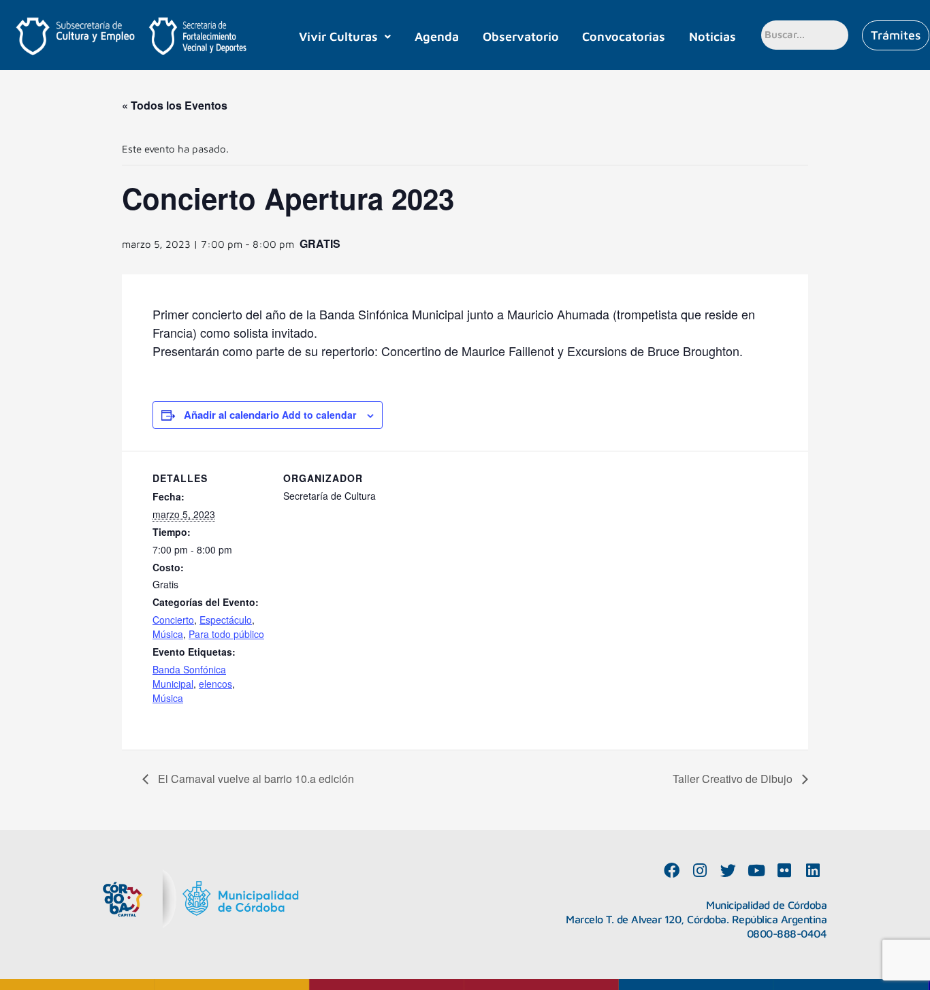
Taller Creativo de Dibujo (734, 778)
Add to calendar (317, 414)
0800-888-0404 (787, 933)
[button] (344, 36)
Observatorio (521, 36)
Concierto (173, 619)
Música (168, 634)
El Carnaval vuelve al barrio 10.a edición (254, 778)
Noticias (712, 36)
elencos (215, 683)
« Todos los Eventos (174, 105)
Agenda (437, 36)
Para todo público (226, 634)
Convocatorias (623, 36)
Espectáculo (225, 619)
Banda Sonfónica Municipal (189, 676)
